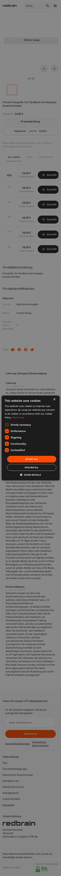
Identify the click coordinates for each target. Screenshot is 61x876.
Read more (18, 417)
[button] (30, 474)
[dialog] (30, 438)
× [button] (54, 399)
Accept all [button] (31, 459)
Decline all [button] (31, 467)
